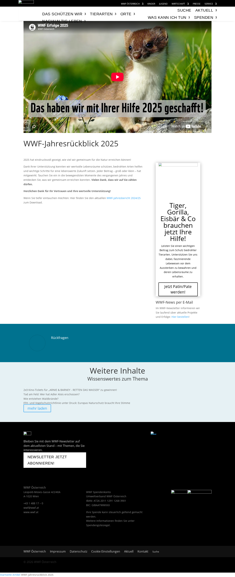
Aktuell (204, 10)
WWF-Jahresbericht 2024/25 (124, 198)
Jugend (163, 4)
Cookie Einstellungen (105, 551)
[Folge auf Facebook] (106, 434)
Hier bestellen (180, 317)
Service (209, 4)
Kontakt (143, 551)
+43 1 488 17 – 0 (33, 503)
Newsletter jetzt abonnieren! (47, 460)
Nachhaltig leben (62, 21)
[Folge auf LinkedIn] (144, 434)
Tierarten (101, 14)
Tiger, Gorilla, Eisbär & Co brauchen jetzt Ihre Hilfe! (178, 222)
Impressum (58, 551)
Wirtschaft (178, 4)
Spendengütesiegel (98, 525)
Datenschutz (78, 551)
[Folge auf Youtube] (115, 434)
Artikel (16, 574)
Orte (125, 14)
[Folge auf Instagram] (126, 434)
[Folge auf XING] (135, 434)
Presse (196, 4)
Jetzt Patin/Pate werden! (178, 289)
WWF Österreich (130, 4)
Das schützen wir (62, 14)
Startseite (6, 574)
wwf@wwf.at (31, 507)
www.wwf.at (31, 512)
